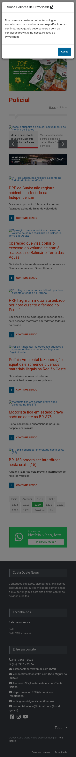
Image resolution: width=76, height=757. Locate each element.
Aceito (64, 51)
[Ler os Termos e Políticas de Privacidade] (51, 7)
